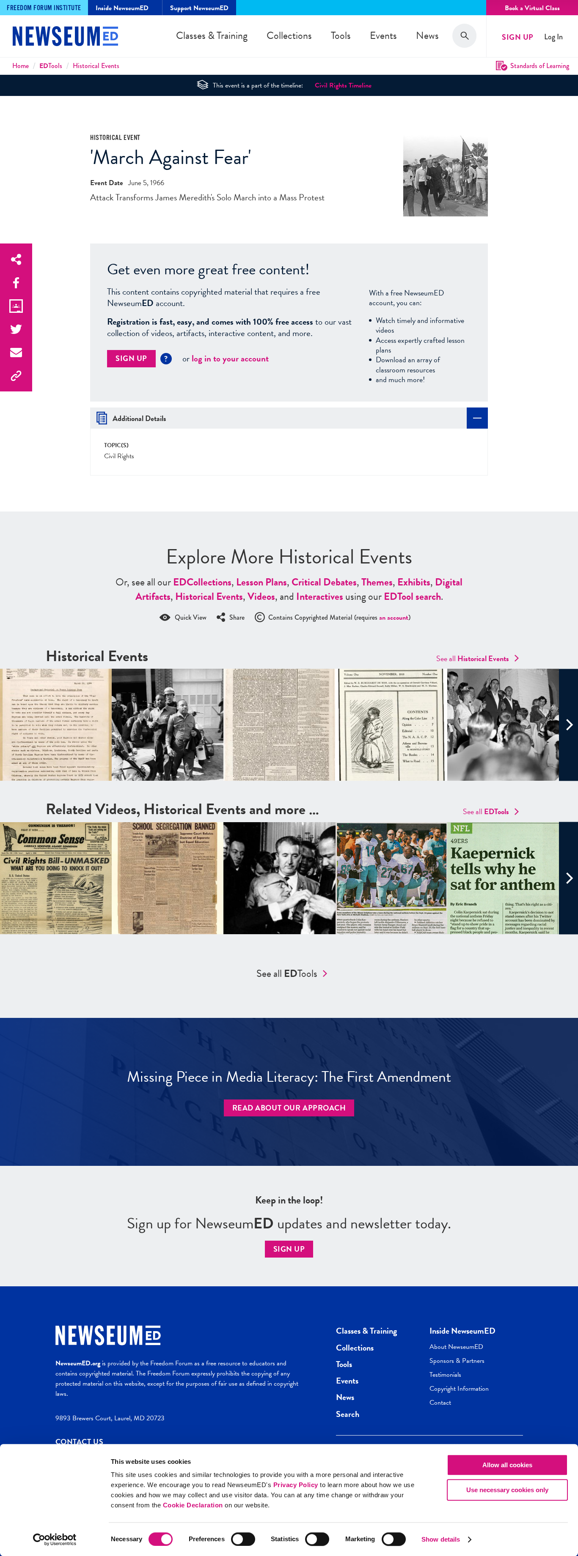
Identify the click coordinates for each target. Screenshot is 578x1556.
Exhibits (413, 582)
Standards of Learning (539, 66)
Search (347, 1414)
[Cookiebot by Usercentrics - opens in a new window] (55, 1539)
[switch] (243, 1539)
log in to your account (230, 358)
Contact (440, 1402)
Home (20, 66)
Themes (377, 582)
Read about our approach (289, 1107)
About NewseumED (456, 1347)
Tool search (412, 596)
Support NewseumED (199, 8)
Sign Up (518, 37)
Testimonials (445, 1375)
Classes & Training (212, 35)
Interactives (319, 596)
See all (472, 658)
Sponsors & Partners (456, 1361)
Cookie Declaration (193, 1505)
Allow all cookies (507, 1464)
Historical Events (96, 66)
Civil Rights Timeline (343, 85)
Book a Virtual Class (532, 8)
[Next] (568, 725)
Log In (553, 37)
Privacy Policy (295, 1484)
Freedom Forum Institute (44, 8)
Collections (289, 35)
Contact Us (79, 1441)
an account (393, 618)
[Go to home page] (65, 37)
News (427, 35)
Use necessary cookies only (507, 1489)
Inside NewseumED (462, 1330)
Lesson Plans (261, 582)
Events (383, 35)
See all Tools (286, 973)
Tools (341, 35)
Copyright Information (459, 1389)
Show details (440, 1539)
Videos (261, 596)
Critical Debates (324, 582)
